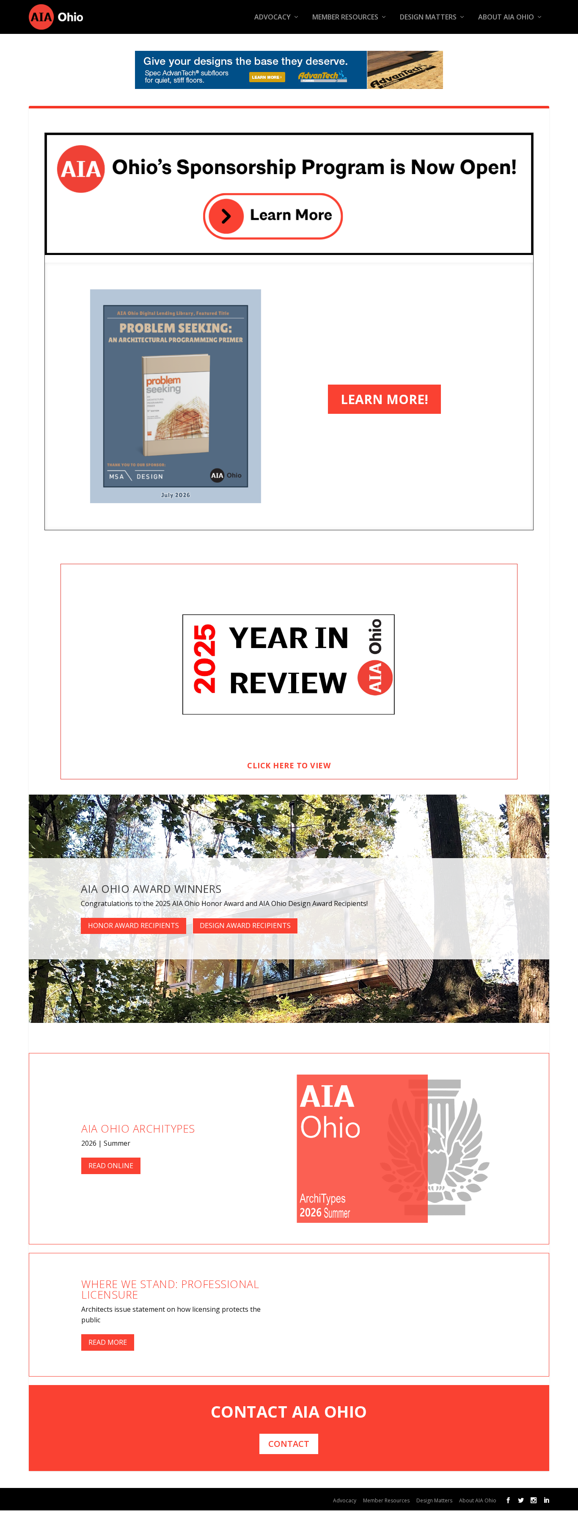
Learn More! (384, 399)
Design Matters (428, 18)
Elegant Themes (100, 1498)
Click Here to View (288, 765)
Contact (288, 1443)
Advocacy (272, 18)
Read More (107, 1342)
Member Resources (345, 18)
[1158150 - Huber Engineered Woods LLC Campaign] (289, 70)
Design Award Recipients (245, 925)
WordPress (193, 1498)
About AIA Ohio (506, 18)
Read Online (110, 1165)
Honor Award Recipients (133, 925)
